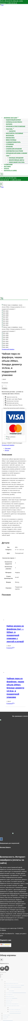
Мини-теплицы (11, 140)
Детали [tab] (7, 450)
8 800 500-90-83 (4, 180)
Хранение (9, 146)
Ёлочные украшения (16, 157)
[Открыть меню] (1, 184)
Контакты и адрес (10, 170)
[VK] (1, 839)
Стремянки (10, 144)
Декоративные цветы (16, 160)
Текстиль (8, 987)
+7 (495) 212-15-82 (15, 180)
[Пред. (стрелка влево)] (0, 974)
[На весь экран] (2, 972)
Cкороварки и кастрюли (14, 151)
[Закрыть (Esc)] (5, 972)
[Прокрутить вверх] (2, 969)
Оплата (6, 168)
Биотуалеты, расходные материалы (14, 134)
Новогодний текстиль (16, 162)
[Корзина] (1, 174)
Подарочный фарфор (13, 119)
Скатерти (12, 131)
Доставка (7, 166)
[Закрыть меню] (0, 976)
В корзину (4, 388)
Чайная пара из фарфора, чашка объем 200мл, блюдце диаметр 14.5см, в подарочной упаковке (15, 687)
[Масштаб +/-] (0, 972)
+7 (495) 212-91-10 (11, 3)
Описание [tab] (8, 448)
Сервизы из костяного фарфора (14, 123)
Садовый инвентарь (13, 142)
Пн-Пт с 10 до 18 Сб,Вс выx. (8, 178)
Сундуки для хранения (14, 148)
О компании (8, 164)
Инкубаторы (10, 137)
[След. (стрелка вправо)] (2, 974)
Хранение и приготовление (15, 126)
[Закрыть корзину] (1, 960)
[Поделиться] (3, 972)
